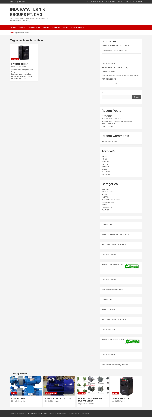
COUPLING (105, 189)
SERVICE (93, 1)
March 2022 (106, 172)
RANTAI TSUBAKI (107, 126)
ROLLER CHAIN (107, 207)
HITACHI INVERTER (108, 124)
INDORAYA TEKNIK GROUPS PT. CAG (34, 413)
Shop (127, 1)
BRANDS (112, 1)
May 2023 (105, 164)
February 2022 (106, 174)
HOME (87, 1)
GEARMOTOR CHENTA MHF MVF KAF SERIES (117, 121)
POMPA (104, 205)
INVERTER (15, 59)
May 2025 (105, 156)
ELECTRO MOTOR (137, 1)
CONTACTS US (103, 1)
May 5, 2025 (15, 401)
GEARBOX (105, 194)
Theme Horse (61, 413)
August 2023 (106, 162)
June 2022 (105, 167)
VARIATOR (105, 210)
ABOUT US (120, 1)
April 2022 (105, 169)
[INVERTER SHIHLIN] (24, 52)
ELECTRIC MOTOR (108, 192)
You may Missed (19, 373)
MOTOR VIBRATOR (108, 202)
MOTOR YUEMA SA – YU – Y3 (111, 119)
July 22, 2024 (49, 401)
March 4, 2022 (16, 67)
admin (24, 67)
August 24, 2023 (83, 403)
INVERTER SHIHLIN (19, 64)
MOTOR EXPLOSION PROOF (111, 200)
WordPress (85, 413)
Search (104, 93)
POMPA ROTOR (107, 116)
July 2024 (105, 159)
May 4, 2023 (116, 401)
